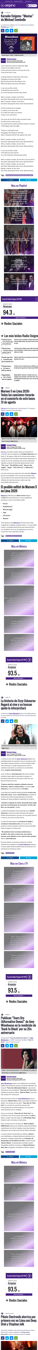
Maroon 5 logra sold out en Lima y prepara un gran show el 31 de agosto (19, 576)
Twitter (29, 180)
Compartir (10, 180)
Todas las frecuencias (20, 318)
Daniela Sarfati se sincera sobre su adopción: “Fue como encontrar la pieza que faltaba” (19, 893)
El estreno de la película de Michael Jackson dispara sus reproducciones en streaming (19, 875)
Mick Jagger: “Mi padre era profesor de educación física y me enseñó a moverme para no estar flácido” (19, 600)
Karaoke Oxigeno (28, 175)
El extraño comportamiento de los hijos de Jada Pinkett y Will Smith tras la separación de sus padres (19, 215)
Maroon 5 (4, 408)
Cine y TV (8, 697)
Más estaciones (28, 1)
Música (7, 388)
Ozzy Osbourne (14, 713)
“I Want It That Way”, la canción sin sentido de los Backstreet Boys (19, 282)
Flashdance (19, 175)
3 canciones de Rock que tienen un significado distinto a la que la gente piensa (19, 264)
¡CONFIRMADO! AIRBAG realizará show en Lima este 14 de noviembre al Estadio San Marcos (19, 642)
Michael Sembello (10, 175)
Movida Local (9, 1313)
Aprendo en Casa (8, 1)
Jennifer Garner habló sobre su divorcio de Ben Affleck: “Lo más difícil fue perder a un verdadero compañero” (19, 959)
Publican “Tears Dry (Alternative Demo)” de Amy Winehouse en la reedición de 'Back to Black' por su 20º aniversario (19, 558)
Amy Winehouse (6, 1083)
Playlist (8, 12)
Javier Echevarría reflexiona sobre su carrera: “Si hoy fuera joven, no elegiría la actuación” (19, 917)
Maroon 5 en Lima (16, 536)
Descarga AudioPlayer (18, 1)
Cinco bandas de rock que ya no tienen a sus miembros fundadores (19, 240)
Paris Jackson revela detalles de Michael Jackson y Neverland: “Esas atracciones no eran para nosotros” (19, 1258)
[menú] (2, 5)
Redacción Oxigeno (11, 59)
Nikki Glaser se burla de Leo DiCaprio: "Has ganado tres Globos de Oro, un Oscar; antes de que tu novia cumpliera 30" (19, 942)
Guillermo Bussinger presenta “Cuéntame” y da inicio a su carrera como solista (19, 624)
